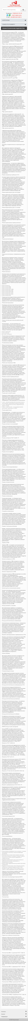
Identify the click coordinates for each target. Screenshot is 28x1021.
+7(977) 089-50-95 (16, 15)
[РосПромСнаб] (15, 3)
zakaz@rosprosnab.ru (16, 17)
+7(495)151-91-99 (17, 13)
